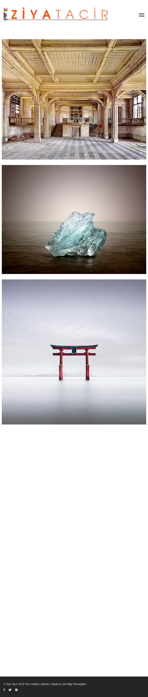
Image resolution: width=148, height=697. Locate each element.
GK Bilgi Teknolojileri (74, 684)
